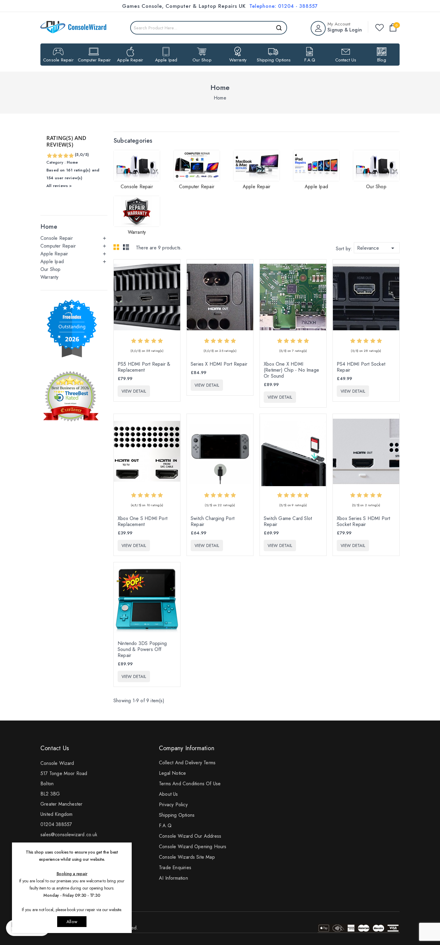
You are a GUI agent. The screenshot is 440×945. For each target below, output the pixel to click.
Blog (381, 60)
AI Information (173, 878)
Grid (117, 248)
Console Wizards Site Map (187, 857)
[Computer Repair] (197, 165)
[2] (54, 156)
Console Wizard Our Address (190, 836)
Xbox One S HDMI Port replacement (142, 521)
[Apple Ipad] (316, 165)
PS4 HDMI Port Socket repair (361, 367)
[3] (60, 156)
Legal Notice (172, 773)
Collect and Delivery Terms (187, 762)
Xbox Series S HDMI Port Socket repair (363, 521)
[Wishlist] (379, 27)
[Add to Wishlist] (174, 294)
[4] (65, 156)
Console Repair (58, 60)
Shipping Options (274, 60)
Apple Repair (130, 60)
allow (71, 921)
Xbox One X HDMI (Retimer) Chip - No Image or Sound (291, 370)
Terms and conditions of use (190, 783)
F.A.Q (309, 60)
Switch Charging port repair (212, 521)
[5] (71, 156)
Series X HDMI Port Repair (219, 364)
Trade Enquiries (175, 867)
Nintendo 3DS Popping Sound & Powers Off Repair (142, 649)
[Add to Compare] (174, 281)
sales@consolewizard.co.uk (68, 834)
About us (168, 794)
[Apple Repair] (256, 165)
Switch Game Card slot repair (288, 521)
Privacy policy (173, 804)
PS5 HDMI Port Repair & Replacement (144, 367)
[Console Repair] (137, 165)
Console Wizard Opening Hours (193, 846)
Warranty (238, 60)
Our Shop (202, 60)
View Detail (134, 391)
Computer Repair (94, 60)
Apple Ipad (166, 60)
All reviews (72, 161)
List (126, 248)
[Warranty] (137, 211)
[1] (49, 156)
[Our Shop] (376, 165)
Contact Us (345, 60)
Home (48, 226)
